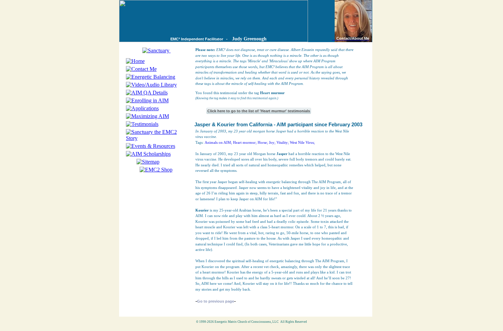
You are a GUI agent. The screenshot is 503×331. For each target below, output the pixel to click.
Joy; (272, 142)
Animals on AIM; (218, 142)
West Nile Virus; (302, 142)
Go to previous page (215, 301)
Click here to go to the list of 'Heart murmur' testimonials (258, 111)
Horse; (263, 142)
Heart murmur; (245, 142)
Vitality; (282, 142)
